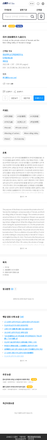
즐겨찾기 (40, 19)
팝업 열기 (15, 288)
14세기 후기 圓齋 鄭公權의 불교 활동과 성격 (18, 329)
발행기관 (23, 9)
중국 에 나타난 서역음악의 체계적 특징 (16, 379)
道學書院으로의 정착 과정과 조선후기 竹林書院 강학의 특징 (23, 349)
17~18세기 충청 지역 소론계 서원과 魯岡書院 (18, 352)
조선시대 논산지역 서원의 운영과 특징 (16, 325)
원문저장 (27, 98)
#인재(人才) (21, 122)
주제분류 (7, 9)
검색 (32, 18)
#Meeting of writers (11, 133)
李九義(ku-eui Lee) (10, 77)
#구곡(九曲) (8, 122)
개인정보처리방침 (34, 436)
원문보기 (14, 98)
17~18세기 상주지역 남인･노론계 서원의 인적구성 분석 (21, 322)
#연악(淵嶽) (8, 116)
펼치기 (22, 197)
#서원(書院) (21, 116)
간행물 (39, 9)
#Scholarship (19, 139)
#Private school (21, 127)
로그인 (32, 3)
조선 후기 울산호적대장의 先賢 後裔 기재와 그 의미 (20, 342)
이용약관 (22, 437)
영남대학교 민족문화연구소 (13, 54)
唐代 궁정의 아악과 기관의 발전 (14, 387)
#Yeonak (7, 127)
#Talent (7, 139)
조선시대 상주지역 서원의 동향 (14, 356)
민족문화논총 (8, 57)
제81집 (5, 61)
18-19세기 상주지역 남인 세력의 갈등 (16, 332)
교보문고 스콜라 (11, 437)
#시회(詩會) (34, 116)
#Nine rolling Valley (31, 133)
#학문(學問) (34, 122)
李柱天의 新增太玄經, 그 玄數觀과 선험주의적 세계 (20, 345)
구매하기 (38, 98)
